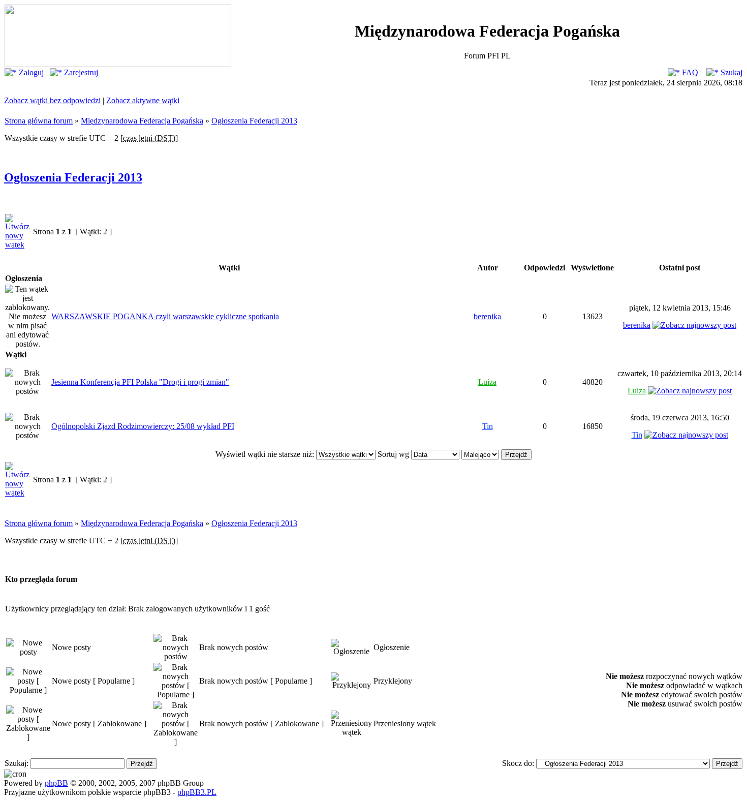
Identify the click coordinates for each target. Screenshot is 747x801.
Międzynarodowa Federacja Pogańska (142, 120)
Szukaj (730, 72)
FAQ (689, 72)
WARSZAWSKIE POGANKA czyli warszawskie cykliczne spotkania (165, 316)
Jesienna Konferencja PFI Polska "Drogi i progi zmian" (140, 382)
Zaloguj (30, 72)
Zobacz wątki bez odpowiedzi (52, 100)
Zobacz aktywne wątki (142, 100)
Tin (487, 426)
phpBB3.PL (196, 792)
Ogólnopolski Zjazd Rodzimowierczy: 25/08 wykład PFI (142, 426)
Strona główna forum (39, 120)
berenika (487, 316)
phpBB (56, 783)
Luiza (487, 382)
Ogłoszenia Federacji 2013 (254, 120)
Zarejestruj (80, 72)
